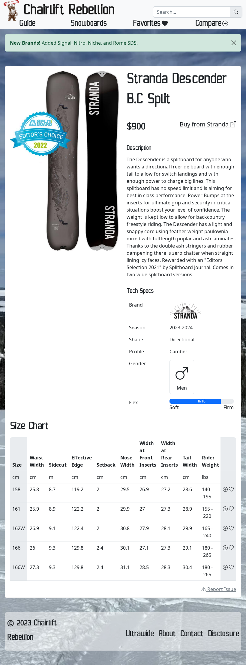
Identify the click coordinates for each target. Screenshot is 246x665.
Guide (27, 24)
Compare (208, 24)
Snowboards (88, 24)
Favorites (147, 24)
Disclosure (223, 635)
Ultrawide (140, 635)
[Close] (233, 42)
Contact (191, 635)
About (167, 635)
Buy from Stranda (205, 124)
